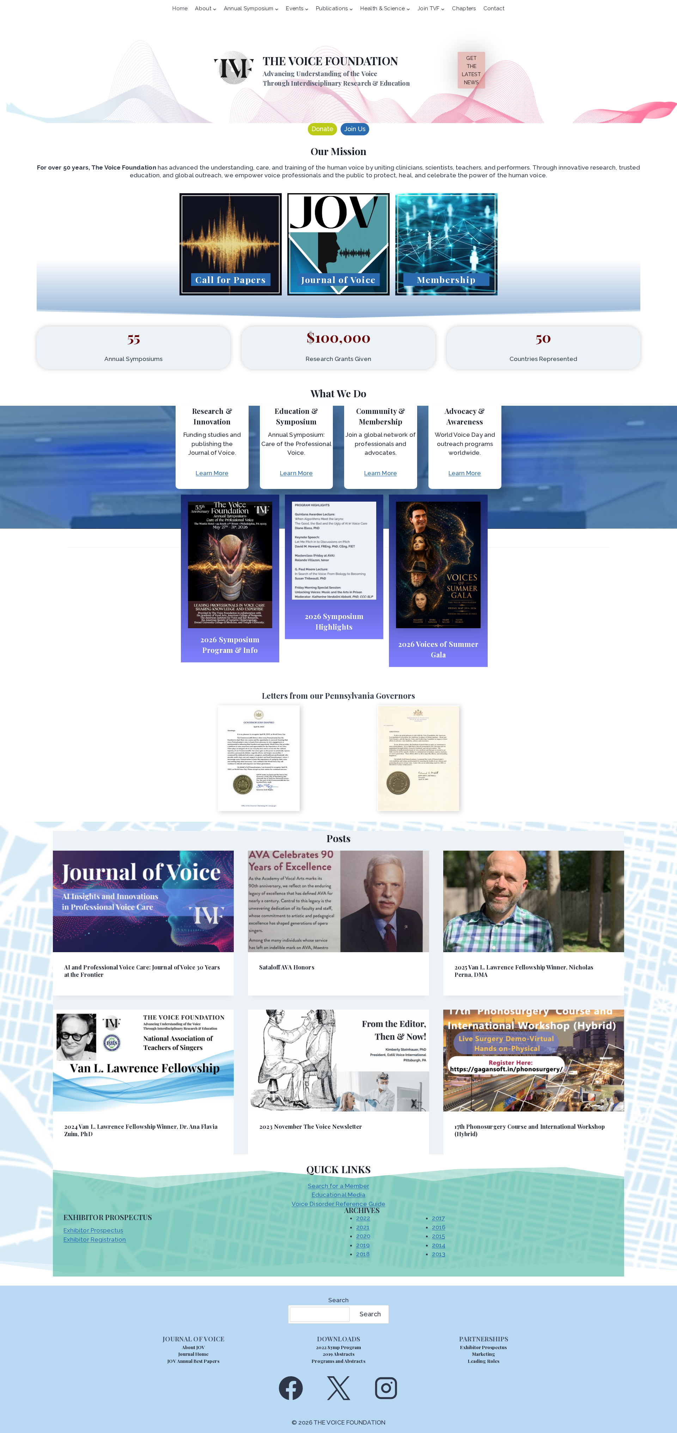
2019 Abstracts (339, 1354)
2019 (363, 1245)
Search (338, 1300)
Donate (322, 129)
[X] (338, 1388)
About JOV (193, 1347)
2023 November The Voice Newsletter (310, 1126)
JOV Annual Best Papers (193, 1361)
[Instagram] (386, 1388)
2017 (438, 1217)
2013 (438, 1253)
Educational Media (338, 1194)
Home (180, 8)
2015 (438, 1235)
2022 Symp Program (338, 1347)
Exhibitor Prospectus (93, 1230)
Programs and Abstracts (338, 1361)
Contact (494, 8)
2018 (363, 1253)
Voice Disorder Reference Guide (338, 1203)
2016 (438, 1227)
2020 (363, 1235)
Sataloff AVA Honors (286, 967)
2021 (363, 1227)
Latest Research (338, 290)
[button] (259, 758)
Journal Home (193, 1354)
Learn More (212, 473)
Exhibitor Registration (94, 1239)
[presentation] (143, 902)
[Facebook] (291, 1388)
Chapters (464, 8)
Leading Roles (483, 1361)
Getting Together (446, 290)
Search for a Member (338, 1185)
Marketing (483, 1354)
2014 (438, 1245)
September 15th (231, 290)
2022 (363, 1217)
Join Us (355, 129)
